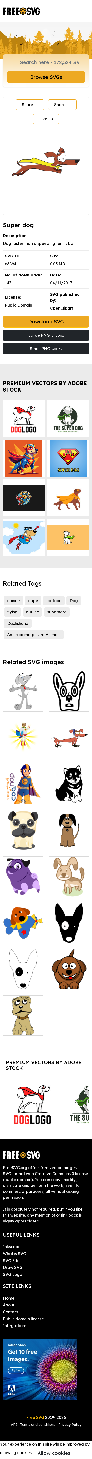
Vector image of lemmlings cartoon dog (69, 976)
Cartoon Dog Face (69, 701)
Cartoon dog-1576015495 (69, 887)
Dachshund (17, 623)
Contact (10, 1311)
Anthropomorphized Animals (33, 634)
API (14, 1424)
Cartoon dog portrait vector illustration (23, 1022)
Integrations (14, 1325)
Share (27, 104)
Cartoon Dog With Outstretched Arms (23, 696)
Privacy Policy (69, 1424)
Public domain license (23, 1318)
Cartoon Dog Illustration (23, 887)
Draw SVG (12, 1267)
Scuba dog (65, 751)
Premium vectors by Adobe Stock (45, 386)
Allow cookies (54, 1453)
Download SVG (46, 321)
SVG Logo (12, 1274)
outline (32, 612)
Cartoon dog (66, 843)
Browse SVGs (46, 77)
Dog (74, 600)
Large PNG (46, 335)
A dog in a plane (23, 933)
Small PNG (46, 348)
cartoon (53, 600)
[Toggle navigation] (82, 11)
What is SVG (14, 1253)
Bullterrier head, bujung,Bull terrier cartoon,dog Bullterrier (69, 921)
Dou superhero (22, 797)
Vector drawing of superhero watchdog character (23, 739)
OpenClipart (61, 308)
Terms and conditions (37, 1424)
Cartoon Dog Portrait (23, 840)
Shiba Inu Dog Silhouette (69, 794)
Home (8, 1298)
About (8, 1304)
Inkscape (12, 1246)
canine (13, 600)
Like (46, 119)
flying (12, 612)
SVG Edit (11, 1260)
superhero (56, 612)
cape (33, 600)
